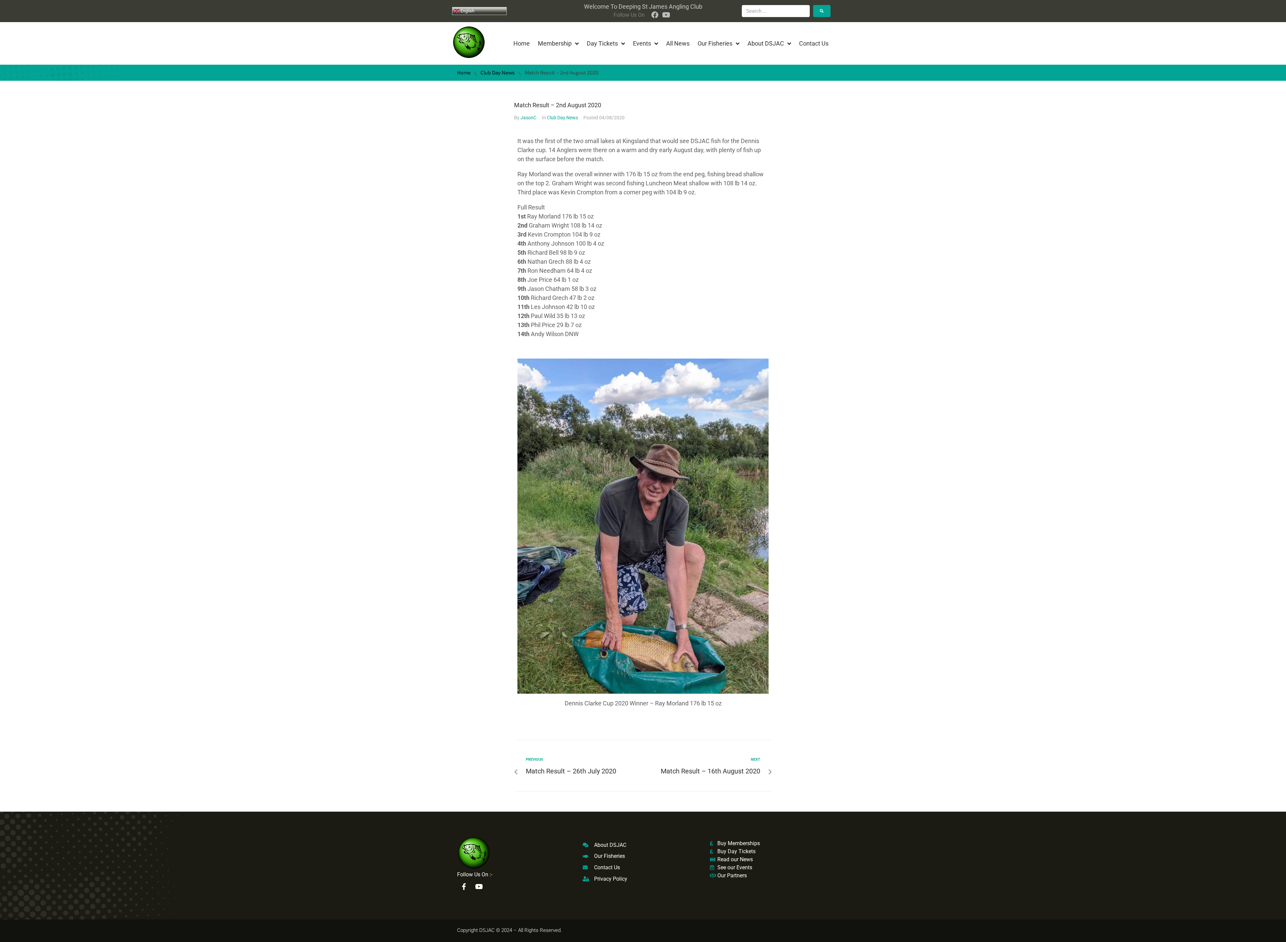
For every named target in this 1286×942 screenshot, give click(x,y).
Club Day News (498, 72)
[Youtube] (479, 886)
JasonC (528, 117)
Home (464, 72)
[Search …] (776, 11)
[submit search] (822, 11)
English (466, 10)
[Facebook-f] (464, 886)
